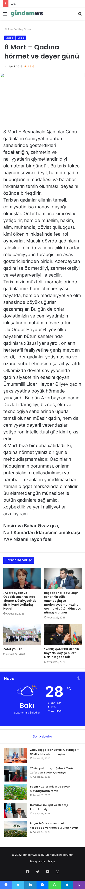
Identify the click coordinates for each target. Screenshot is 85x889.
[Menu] (5, 15)
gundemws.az (31, 854)
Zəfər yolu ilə (12, 649)
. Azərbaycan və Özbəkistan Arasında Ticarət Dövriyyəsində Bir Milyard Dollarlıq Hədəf (20, 601)
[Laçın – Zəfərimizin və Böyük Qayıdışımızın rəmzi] (15, 792)
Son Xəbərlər (42, 736)
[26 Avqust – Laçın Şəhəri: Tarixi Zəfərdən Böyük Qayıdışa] (15, 774)
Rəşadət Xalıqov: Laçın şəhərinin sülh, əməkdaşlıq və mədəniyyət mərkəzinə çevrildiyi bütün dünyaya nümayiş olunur (62, 603)
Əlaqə (51, 861)
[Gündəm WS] (26, 13)
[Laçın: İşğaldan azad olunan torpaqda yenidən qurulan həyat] (15, 829)
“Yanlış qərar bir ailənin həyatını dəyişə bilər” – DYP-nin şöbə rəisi (61, 653)
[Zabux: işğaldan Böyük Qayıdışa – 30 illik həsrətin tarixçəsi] (15, 755)
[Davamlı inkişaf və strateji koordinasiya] (15, 810)
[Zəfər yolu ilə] (22, 634)
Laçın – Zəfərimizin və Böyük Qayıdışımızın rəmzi (41, 3)
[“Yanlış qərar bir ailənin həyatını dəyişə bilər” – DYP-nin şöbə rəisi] (63, 634)
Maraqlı (10, 37)
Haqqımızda (37, 861)
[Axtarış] (80, 15)
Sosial (27, 29)
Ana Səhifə (14, 29)
